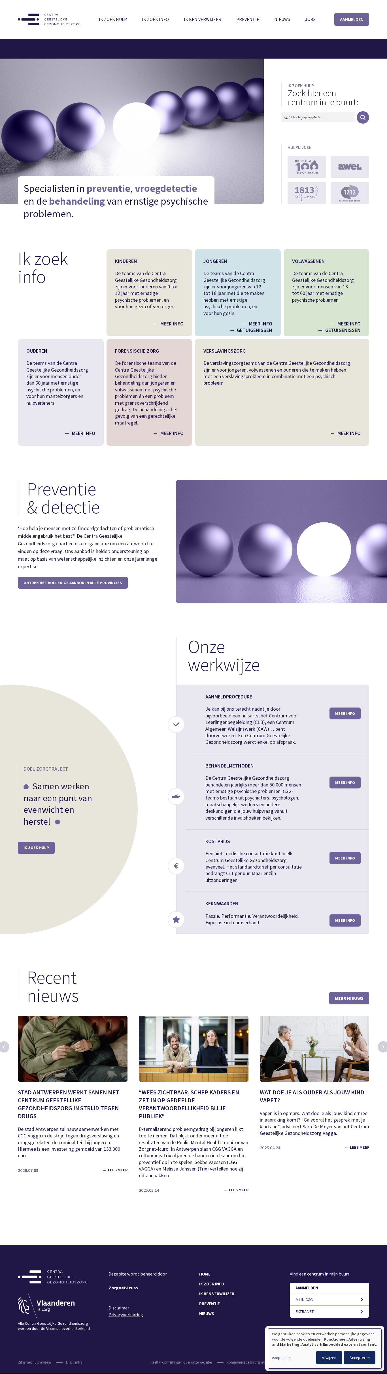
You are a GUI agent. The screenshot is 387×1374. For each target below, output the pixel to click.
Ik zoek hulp (113, 19)
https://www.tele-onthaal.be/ (307, 167)
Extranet (304, 1311)
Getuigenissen (254, 330)
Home (204, 1274)
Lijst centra (74, 1362)
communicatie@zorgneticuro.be (252, 1362)
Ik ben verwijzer (202, 19)
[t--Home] (49, 19)
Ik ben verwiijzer (216, 1293)
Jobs (310, 19)
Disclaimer (119, 1308)
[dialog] (324, 1348)
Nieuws (282, 19)
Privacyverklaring (126, 1314)
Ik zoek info (155, 19)
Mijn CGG (304, 1299)
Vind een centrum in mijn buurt (320, 1274)
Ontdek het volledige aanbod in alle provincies (73, 582)
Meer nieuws (349, 998)
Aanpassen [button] (281, 1357)
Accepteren (360, 1357)
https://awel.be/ (350, 167)
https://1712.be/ (350, 193)
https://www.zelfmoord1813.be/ (307, 193)
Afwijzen (329, 1357)
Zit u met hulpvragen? (35, 1362)
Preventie (247, 19)
